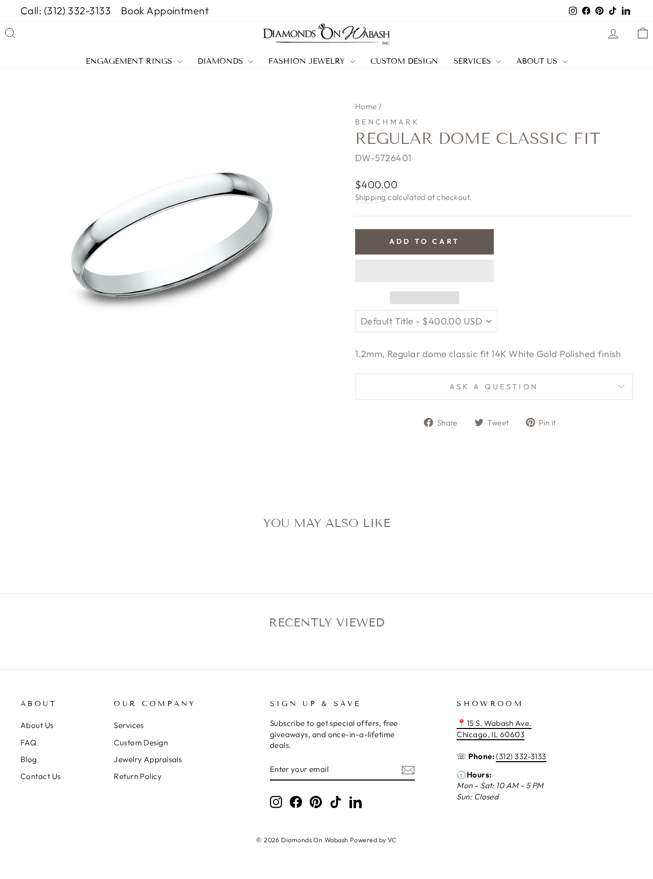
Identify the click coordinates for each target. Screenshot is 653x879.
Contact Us (40, 776)
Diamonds (221, 61)
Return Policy (138, 776)
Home (366, 106)
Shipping (370, 197)
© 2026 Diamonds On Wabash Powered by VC (326, 840)
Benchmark (387, 122)
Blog (28, 759)
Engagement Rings (130, 61)
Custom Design (404, 61)
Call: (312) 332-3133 (65, 10)
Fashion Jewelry (307, 61)
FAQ (28, 742)
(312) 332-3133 (521, 756)
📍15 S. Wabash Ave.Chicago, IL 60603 (494, 728)
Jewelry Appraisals (148, 759)
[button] (424, 271)
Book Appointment (165, 10)
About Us (538, 61)
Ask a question (493, 386)
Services (473, 61)
